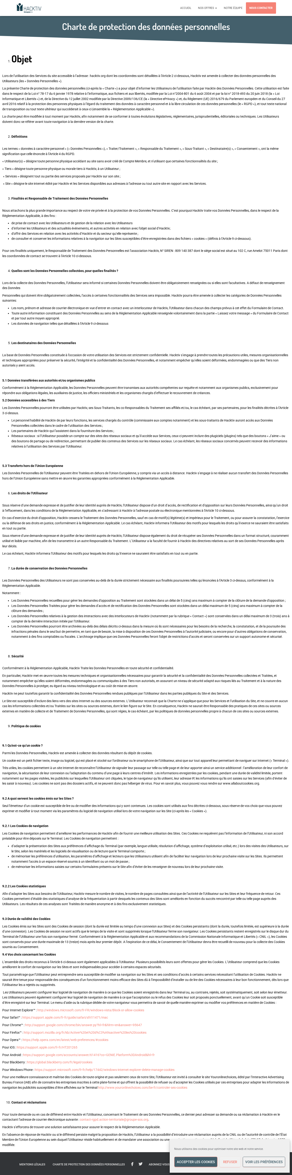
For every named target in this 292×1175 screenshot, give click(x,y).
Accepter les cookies (196, 1162)
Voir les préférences (264, 1162)
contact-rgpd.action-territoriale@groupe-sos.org (114, 1119)
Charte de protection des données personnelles (89, 1164)
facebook (132, 1164)
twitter (140, 1164)
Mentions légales (32, 1164)
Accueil (185, 8)
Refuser (230, 1162)
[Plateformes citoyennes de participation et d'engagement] (29, 8)
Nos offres (206, 8)
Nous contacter (261, 8)
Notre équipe (233, 8)
